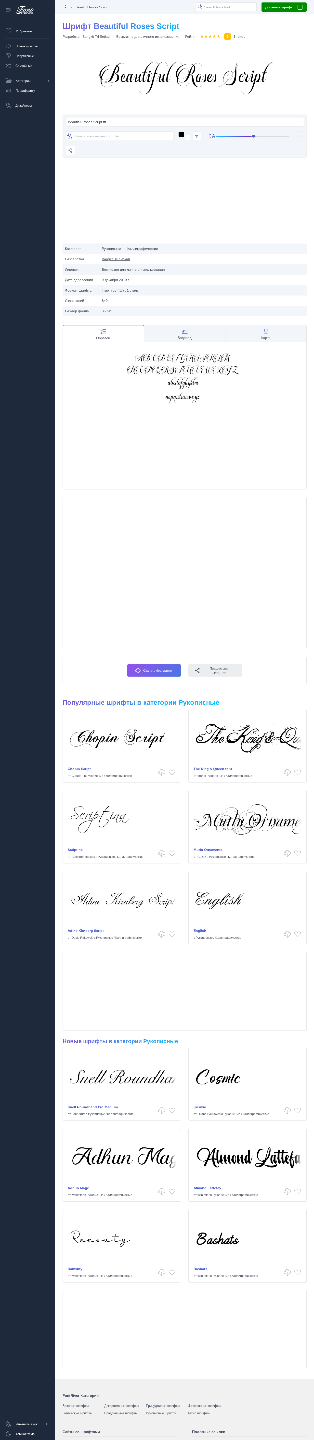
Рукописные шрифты (161, 1413)
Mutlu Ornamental (208, 850)
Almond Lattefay (207, 1188)
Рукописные (111, 249)
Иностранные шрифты (204, 1406)
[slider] (252, 136)
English (200, 931)
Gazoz (201, 857)
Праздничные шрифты (120, 1413)
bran (200, 776)
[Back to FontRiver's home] (23, 10)
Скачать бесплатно (157, 670)
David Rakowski (82, 937)
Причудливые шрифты (163, 1406)
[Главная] (65, 7)
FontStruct (78, 1114)
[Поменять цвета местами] (197, 136)
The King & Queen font (213, 769)
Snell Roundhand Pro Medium (93, 1107)
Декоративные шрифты (121, 1406)
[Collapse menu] (8, 10)
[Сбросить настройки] (301, 136)
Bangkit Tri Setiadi (96, 37)
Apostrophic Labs (83, 857)
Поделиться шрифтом (219, 670)
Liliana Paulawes (209, 1114)
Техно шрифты (198, 1413)
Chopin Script (79, 769)
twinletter (78, 1195)
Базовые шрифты (76, 1406)
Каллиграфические (142, 249)
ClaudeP (77, 776)
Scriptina (75, 850)
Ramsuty (75, 1269)
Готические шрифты (77, 1413)
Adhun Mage (78, 1188)
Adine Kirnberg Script (86, 931)
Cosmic (200, 1107)
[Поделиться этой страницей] (70, 150)
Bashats (200, 1269)
